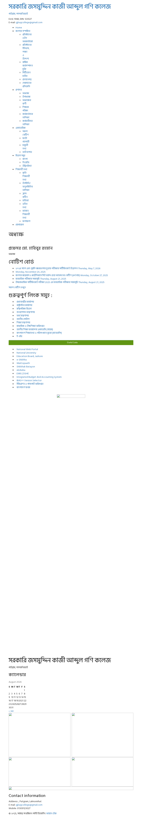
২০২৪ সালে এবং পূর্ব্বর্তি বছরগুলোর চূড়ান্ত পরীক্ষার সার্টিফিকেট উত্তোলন (58, 268)
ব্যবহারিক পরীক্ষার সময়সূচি (41, 279)
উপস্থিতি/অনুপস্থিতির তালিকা (28, 186)
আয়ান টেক (51, 813)
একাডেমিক (21, 128)
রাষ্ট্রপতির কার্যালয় (24, 305)
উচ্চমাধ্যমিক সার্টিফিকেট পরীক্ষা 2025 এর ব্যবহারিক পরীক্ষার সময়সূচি (60, 282)
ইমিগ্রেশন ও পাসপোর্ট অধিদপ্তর (29, 384)
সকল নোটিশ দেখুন (17, 287)
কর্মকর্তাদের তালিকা (28, 115)
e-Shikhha (21, 360)
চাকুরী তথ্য (25, 147)
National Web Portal (27, 349)
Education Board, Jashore (29, 356)
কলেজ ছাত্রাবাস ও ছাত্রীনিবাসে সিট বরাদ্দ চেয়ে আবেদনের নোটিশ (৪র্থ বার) (62, 275)
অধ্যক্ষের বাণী (27, 102)
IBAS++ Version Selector (29, 380)
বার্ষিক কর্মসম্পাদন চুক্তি (28, 65)
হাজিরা (26, 200)
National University (26, 353)
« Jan (11, 711)
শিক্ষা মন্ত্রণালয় (23, 322)
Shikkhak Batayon (25, 367)
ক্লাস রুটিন (25, 195)
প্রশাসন (19, 90)
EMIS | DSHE (22, 373)
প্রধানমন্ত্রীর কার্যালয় (25, 302)
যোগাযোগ (20, 225)
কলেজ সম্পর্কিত (23, 31)
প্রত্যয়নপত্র (27, 79)
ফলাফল (26, 221)
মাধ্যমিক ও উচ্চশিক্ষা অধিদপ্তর (30, 326)
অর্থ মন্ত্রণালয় (22, 316)
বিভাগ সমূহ (20, 155)
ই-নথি (19, 336)
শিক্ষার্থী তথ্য (21, 169)
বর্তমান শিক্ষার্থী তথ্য (26, 214)
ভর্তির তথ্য (25, 205)
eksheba (20, 370)
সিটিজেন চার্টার (26, 74)
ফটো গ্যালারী (26, 140)
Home (19, 28)
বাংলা (25, 159)
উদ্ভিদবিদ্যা (27, 166)
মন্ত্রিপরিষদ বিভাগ (24, 309)
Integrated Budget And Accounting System (39, 377)
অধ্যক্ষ (26, 93)
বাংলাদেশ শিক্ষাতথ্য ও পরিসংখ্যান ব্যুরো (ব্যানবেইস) (39, 333)
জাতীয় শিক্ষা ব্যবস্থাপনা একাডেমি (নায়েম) (34, 329)
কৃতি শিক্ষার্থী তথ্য (26, 176)
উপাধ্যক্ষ (26, 97)
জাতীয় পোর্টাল (22, 319)
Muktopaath (23, 363)
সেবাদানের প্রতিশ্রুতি (27, 84)
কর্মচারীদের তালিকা (28, 122)
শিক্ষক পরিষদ (26, 109)
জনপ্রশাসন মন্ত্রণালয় (25, 312)
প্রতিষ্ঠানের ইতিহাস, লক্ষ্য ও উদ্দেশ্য (27, 52)
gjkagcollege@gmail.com (29, 22)
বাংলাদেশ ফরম (23, 387)
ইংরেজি (26, 162)
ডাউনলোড (27, 152)
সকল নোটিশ (26, 133)
